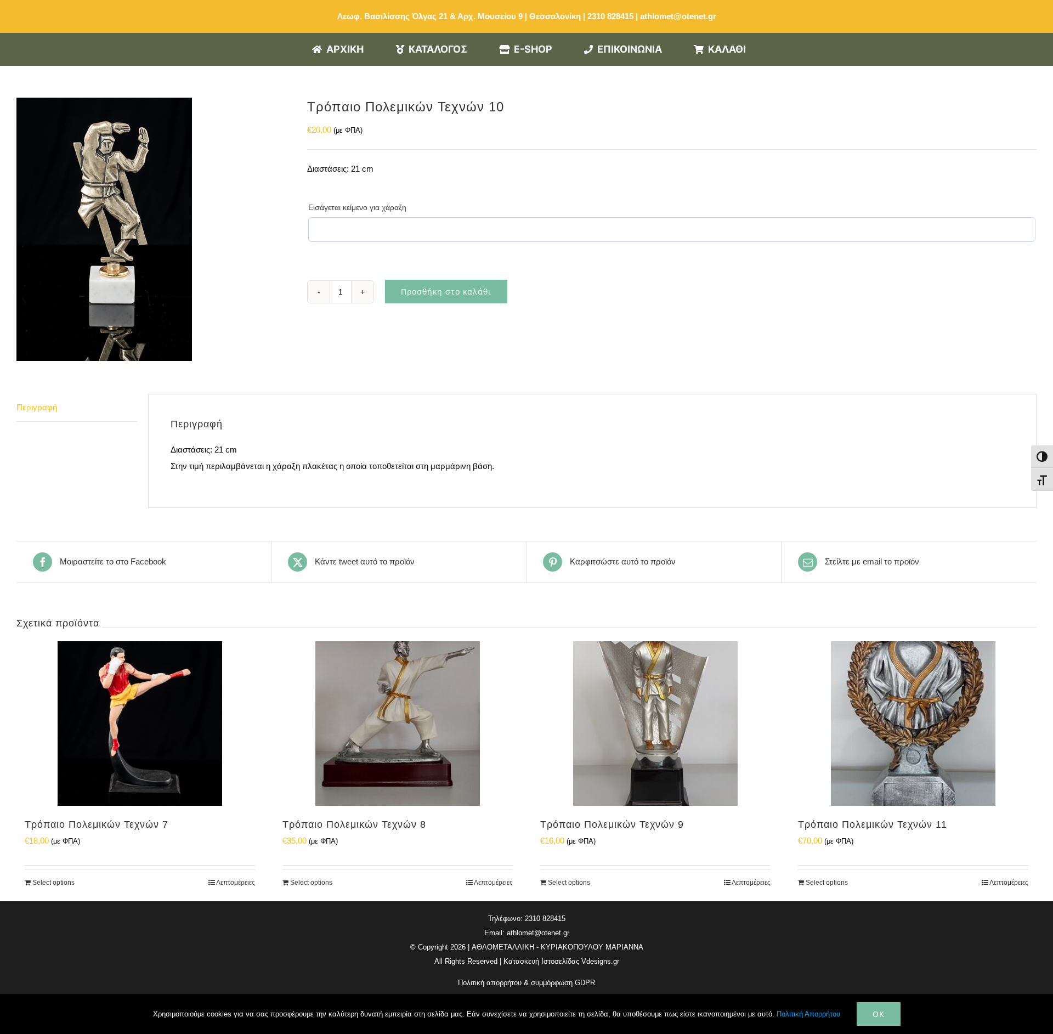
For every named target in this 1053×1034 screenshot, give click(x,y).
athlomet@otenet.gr (678, 16)
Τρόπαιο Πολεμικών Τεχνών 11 (872, 824)
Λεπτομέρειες (235, 882)
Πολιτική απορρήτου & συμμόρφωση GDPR (526, 983)
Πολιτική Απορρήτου (808, 1014)
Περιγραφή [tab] (36, 407)
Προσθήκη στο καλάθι (446, 291)
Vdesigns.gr (600, 961)
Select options (53, 882)
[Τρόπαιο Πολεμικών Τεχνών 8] (397, 723)
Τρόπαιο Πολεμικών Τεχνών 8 (354, 824)
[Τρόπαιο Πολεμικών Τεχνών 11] (913, 723)
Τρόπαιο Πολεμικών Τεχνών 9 (612, 824)
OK (879, 1014)
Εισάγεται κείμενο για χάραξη (357, 207)
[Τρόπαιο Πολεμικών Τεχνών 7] (139, 723)
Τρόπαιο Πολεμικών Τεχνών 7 (96, 824)
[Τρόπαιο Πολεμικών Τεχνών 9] (655, 723)
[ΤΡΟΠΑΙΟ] (153, 229)
